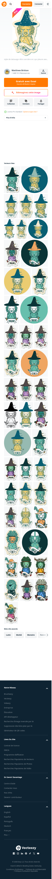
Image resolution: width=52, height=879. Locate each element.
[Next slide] (42, 827)
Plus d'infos (10, 118)
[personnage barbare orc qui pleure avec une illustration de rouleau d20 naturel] (12, 708)
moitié (19, 827)
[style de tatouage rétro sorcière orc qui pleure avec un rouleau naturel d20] (26, 257)
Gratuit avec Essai (26, 82)
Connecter (38, 4)
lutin (8, 827)
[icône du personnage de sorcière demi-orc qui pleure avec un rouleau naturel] (18, 394)
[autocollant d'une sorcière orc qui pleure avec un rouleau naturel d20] (12, 583)
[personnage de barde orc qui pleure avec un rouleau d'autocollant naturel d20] (38, 732)
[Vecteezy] (4, 4)
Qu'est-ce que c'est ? (30, 112)
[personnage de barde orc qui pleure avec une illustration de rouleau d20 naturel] (26, 683)
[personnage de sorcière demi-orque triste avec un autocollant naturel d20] (27, 783)
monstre (31, 827)
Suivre (43, 73)
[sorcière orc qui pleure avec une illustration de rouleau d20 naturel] (39, 231)
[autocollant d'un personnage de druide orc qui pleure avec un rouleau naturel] (25, 760)
